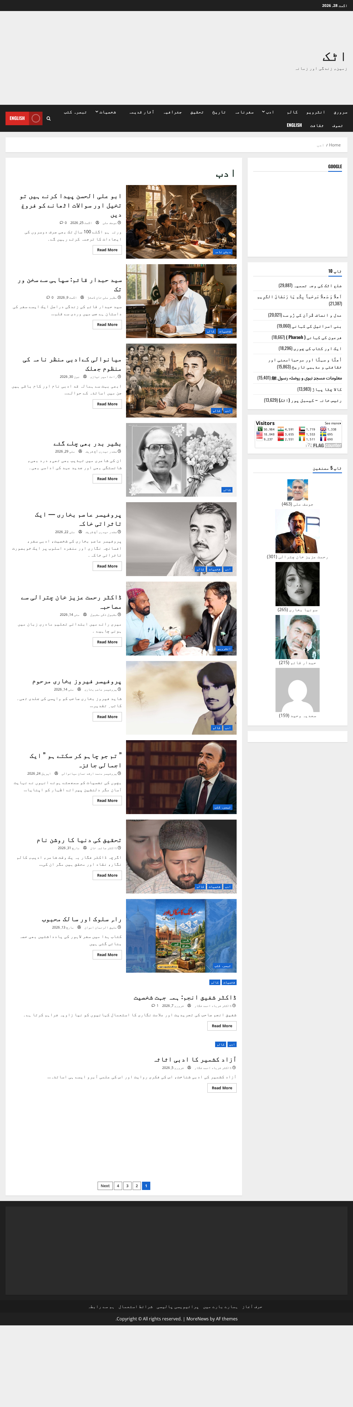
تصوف (337, 125)
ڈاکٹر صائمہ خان (103, 848)
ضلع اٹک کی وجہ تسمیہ (317, 285)
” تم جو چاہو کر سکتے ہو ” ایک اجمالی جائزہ (181, 777)
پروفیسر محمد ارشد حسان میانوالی (89, 773)
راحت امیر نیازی (103, 376)
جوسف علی (110, 222)
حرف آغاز (252, 1306)
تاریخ (219, 111)
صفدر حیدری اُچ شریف (101, 451)
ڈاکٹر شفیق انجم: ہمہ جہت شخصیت (185, 996)
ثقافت (317, 125)
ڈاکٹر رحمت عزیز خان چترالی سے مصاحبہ (181, 619)
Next (105, 1185)
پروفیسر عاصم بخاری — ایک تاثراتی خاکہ (181, 539)
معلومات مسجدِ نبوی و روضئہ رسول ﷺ (307, 377)
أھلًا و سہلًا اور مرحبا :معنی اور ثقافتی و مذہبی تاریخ (305, 363)
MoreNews (197, 1319)
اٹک (335, 54)
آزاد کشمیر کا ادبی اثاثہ (195, 1058)
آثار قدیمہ (141, 111)
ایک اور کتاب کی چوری (317, 348)
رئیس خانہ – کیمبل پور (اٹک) (310, 400)
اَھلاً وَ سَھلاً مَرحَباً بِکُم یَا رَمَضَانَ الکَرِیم (299, 296)
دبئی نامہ (223, 251)
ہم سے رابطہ (101, 1306)
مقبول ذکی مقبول (103, 614)
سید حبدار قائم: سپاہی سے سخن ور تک (181, 301)
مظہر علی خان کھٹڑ (102, 297)
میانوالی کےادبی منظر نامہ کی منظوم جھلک (181, 381)
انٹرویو (315, 111)
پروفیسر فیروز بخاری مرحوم (181, 698)
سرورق (340, 111)
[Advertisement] (107, 58)
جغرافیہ (172, 111)
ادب (270, 111)
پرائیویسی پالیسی (178, 1306)
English (294, 125)
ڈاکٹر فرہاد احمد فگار (213, 1005)
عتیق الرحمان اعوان (100, 927)
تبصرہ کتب (75, 111)
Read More (105, 251)
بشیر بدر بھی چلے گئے (181, 460)
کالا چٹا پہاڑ (327, 389)
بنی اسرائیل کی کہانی (317, 325)
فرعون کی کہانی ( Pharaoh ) (314, 337)
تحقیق (197, 111)
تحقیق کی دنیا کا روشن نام (181, 857)
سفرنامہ (244, 111)
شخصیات (108, 111)
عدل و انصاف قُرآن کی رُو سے (312, 314)
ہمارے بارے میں (220, 1306)
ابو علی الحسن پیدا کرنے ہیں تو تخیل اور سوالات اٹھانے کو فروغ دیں (181, 222)
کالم (292, 111)
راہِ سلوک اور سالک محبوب (181, 936)
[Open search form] (49, 118)
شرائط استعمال (136, 1306)
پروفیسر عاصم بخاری (100, 689)
